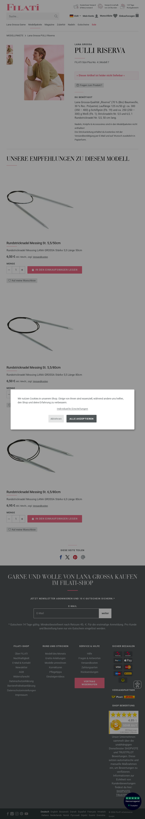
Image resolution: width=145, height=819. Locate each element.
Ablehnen (56, 418)
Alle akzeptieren (81, 418)
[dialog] (72, 410)
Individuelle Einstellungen (72, 408)
